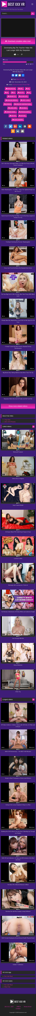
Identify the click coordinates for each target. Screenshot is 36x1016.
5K (14, 92)
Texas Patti (26, 84)
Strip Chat (7, 987)
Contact (18, 1008)
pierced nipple (25, 111)
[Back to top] (31, 1011)
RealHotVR (11, 88)
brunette (12, 96)
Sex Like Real (8, 976)
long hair (13, 108)
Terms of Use (27, 1006)
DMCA (19, 1006)
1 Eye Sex (7, 419)
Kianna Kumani (17, 84)
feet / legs (25, 100)
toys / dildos (18, 119)
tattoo (23, 115)
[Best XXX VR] (15, 4)
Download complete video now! (19, 41)
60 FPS (22, 92)
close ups (24, 96)
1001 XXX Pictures (9, 421)
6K (29, 92)
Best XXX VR (21, 79)
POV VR (13, 115)
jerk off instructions (23, 104)
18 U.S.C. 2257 (9, 1006)
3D (28, 88)
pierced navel (11, 111)
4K (7, 92)
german (8, 104)
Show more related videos (18, 406)
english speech (12, 100)
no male (24, 108)
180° (21, 88)
